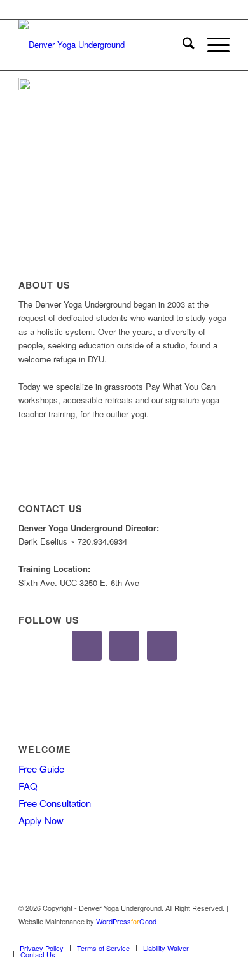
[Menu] (212, 44)
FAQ (28, 785)
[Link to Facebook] (181, 934)
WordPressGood (126, 921)
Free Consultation (54, 803)
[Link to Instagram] (200, 934)
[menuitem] (182, 44)
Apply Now (41, 820)
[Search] (182, 44)
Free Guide (41, 768)
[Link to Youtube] (220, 934)
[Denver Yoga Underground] (102, 44)
